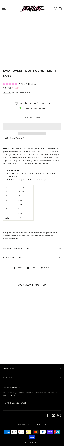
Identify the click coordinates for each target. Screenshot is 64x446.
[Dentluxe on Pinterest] (53, 415)
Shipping (7, 92)
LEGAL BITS (8, 368)
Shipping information (16, 248)
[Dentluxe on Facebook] (47, 415)
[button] (32, 126)
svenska (21, 424)
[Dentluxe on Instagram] (59, 415)
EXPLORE (7, 377)
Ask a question (12, 257)
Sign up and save (12, 388)
